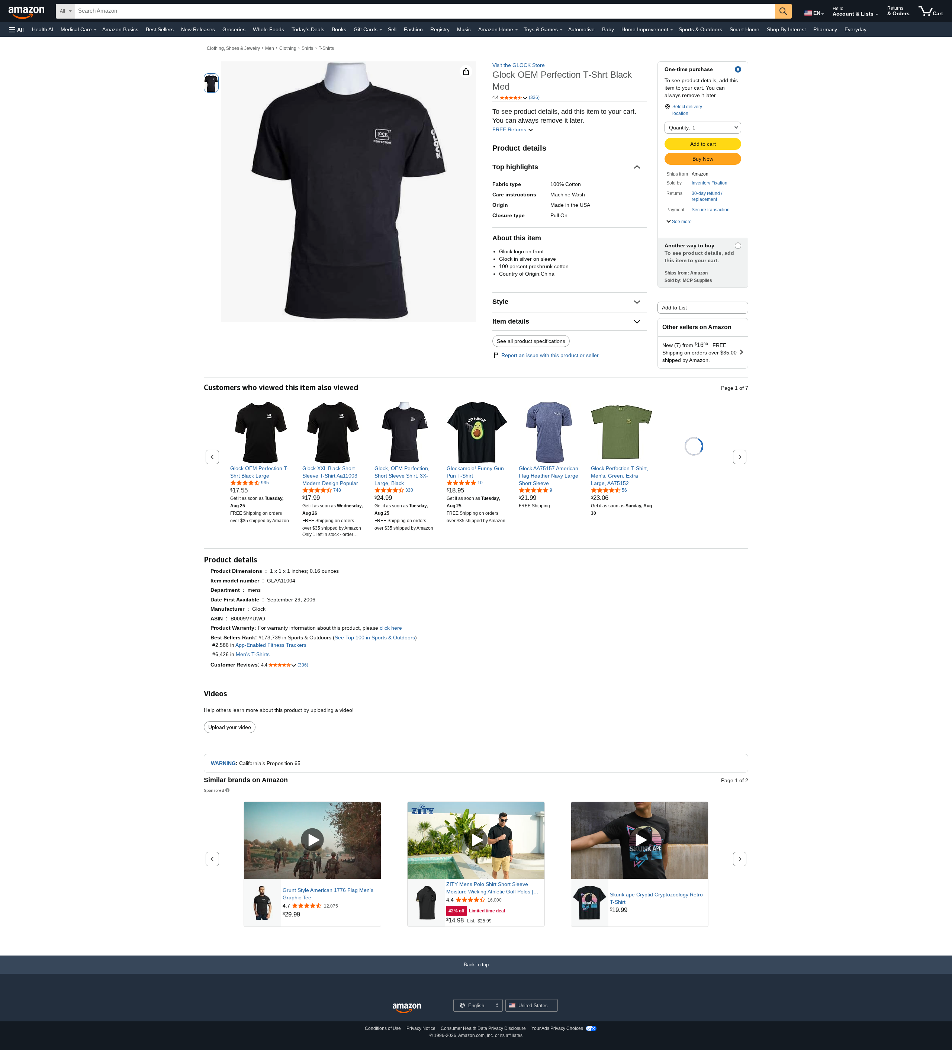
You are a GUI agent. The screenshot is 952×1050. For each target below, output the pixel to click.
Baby (608, 29)
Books (339, 29)
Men (269, 48)
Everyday (855, 29)
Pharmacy (825, 29)
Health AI (42, 29)
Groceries (233, 29)
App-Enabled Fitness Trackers (270, 645)
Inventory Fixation (709, 183)
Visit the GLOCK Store (518, 65)
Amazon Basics (120, 29)
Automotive (581, 29)
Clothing (287, 48)
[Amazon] (27, 11)
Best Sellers (160, 29)
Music (464, 29)
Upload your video (229, 727)
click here (391, 628)
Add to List (674, 308)
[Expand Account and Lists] (876, 14)
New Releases (198, 29)
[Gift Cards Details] (380, 29)
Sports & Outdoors (700, 29)
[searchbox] (425, 11)
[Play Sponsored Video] (312, 840)
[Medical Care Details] (95, 29)
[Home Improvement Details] (671, 29)
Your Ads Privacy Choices (557, 1028)
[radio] (211, 83)
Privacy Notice (420, 1028)
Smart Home (744, 29)
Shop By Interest (786, 29)
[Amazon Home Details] (516, 29)
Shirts (307, 48)
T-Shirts (326, 48)
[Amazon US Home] (407, 1008)
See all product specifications (531, 341)
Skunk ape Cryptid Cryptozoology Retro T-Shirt (656, 898)
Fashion (413, 29)
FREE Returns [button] (510, 129)
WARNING (223, 763)
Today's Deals (308, 29)
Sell (392, 29)
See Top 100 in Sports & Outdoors (375, 637)
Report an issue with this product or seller (550, 355)
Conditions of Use (383, 1028)
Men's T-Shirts (253, 654)
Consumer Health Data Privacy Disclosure (483, 1028)
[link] (261, 472)
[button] (16, 29)
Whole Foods (268, 29)
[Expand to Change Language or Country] (822, 14)
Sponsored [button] (214, 790)
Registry (440, 29)
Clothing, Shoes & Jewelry (233, 48)
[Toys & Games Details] (561, 29)
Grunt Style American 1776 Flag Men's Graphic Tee (328, 893)
